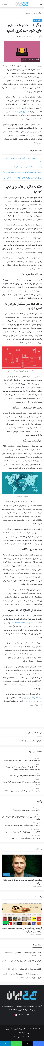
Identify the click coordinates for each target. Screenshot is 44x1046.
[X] (24, 1014)
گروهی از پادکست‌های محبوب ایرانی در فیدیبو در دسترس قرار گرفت (22, 929)
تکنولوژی (27, 13)
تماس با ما (18, 1036)
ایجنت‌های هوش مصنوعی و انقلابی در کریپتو (24, 952)
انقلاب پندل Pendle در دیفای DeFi (27, 969)
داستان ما (26, 1036)
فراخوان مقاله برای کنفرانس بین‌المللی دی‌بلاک (24, 960)
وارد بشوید (22, 740)
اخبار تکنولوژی (32, 697)
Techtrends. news (17, 622)
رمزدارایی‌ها (37, 945)
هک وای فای (24, 111)
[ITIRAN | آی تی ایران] (22, 4)
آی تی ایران (36, 13)
